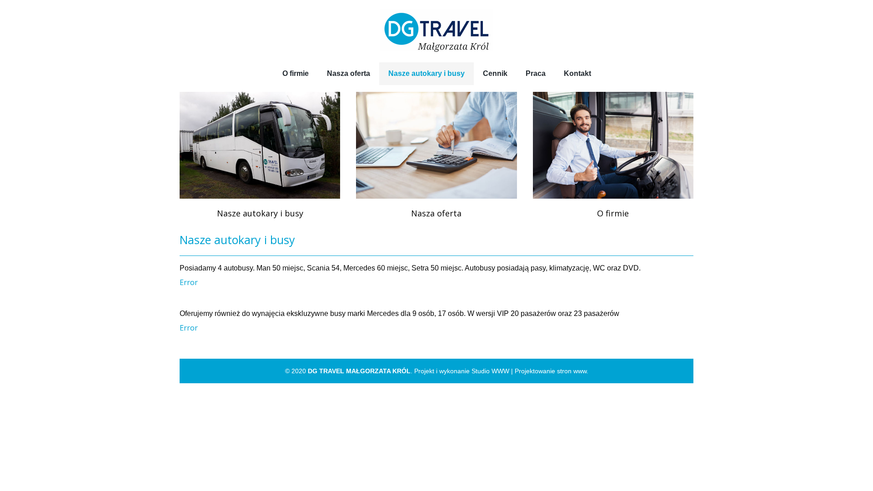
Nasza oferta (436, 213)
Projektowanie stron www (551, 371)
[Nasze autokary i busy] (260, 145)
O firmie (613, 213)
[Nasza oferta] (436, 145)
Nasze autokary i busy (260, 213)
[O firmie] (613, 145)
